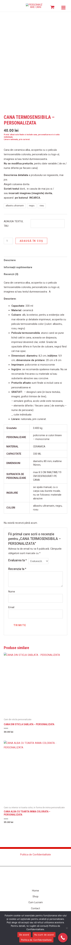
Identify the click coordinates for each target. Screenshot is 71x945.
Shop (35, 896)
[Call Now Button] (63, 937)
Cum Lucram (35, 902)
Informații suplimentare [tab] (18, 267)
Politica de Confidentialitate (35, 854)
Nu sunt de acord (44, 934)
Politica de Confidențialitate (36, 939)
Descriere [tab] (10, 260)
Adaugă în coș (31, 240)
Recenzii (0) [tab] (11, 274)
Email (11, 607)
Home (35, 890)
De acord (24, 934)
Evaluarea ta (17, 560)
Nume (11, 591)
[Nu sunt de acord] (66, 928)
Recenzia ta (17, 569)
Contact (35, 908)
